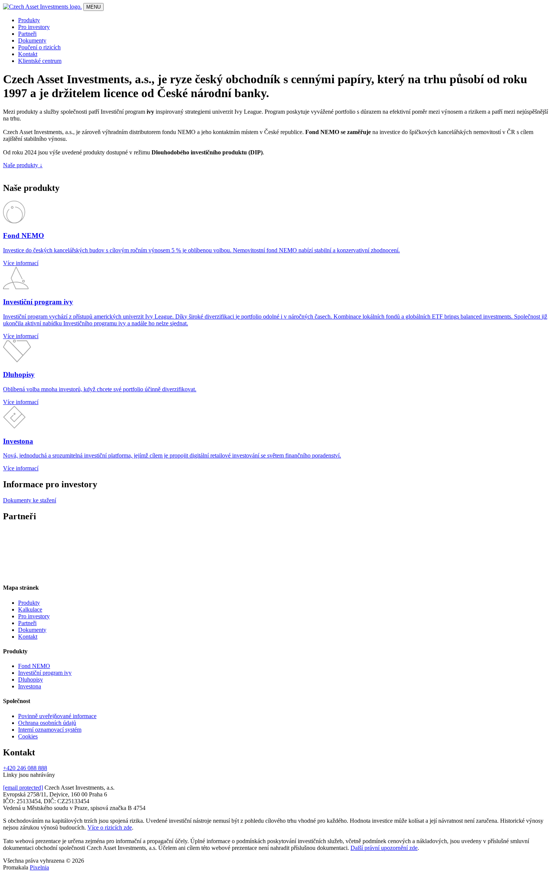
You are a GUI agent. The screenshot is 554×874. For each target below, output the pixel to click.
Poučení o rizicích (39, 47)
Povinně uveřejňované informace (57, 716)
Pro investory (34, 27)
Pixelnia (39, 867)
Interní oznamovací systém (49, 729)
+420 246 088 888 (25, 768)
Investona (29, 686)
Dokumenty (32, 40)
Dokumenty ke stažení (29, 500)
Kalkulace (30, 609)
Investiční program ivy (45, 673)
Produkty (29, 20)
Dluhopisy (30, 679)
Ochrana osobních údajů (47, 723)
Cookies (28, 736)
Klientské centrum (39, 61)
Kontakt (27, 54)
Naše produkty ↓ (23, 165)
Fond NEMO (34, 666)
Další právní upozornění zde (384, 848)
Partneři (27, 34)
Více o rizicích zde (109, 827)
